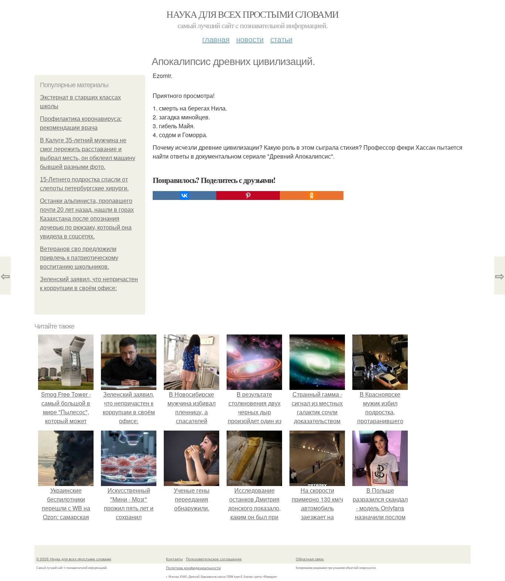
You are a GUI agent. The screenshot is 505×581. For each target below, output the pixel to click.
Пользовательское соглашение (214, 558)
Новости (250, 39)
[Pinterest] (248, 195)
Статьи (281, 39)
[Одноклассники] (311, 195)
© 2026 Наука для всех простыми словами (73, 558)
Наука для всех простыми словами (252, 14)
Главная (216, 39)
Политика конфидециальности (193, 567)
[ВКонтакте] (184, 195)
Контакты (174, 558)
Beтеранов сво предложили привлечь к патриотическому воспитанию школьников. (79, 258)
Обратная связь (310, 558)
